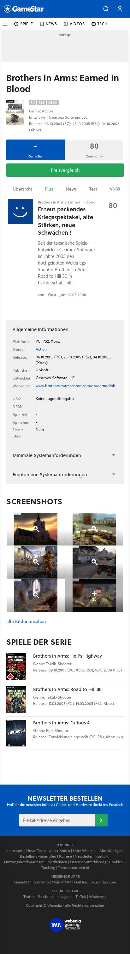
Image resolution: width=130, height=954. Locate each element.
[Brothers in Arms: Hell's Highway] (19, 666)
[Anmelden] (101, 820)
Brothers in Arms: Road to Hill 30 (67, 689)
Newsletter (83, 856)
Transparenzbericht (73, 867)
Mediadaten (57, 862)
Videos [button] (77, 23)
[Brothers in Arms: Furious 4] (19, 733)
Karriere (65, 856)
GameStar (22, 882)
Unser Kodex (59, 850)
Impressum (14, 850)
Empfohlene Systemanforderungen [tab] (50, 474)
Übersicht (22, 189)
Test (93, 189)
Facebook (46, 896)
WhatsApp (98, 896)
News (71, 189)
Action (41, 349)
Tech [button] (103, 23)
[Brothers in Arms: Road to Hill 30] (19, 699)
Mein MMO (61, 882)
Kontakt (102, 856)
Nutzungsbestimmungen (24, 862)
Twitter (29, 896)
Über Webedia (85, 850)
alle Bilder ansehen (26, 622)
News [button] (51, 23)
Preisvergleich (65, 170)
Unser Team (36, 850)
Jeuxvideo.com (103, 882)
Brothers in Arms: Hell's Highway (67, 656)
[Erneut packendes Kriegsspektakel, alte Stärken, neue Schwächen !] (20, 211)
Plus (49, 189)
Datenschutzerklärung (88, 862)
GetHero (81, 882)
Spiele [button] (26, 23)
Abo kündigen (111, 850)
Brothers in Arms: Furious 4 (61, 722)
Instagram (64, 896)
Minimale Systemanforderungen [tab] (47, 455)
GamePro (41, 882)
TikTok (80, 896)
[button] (106, 9)
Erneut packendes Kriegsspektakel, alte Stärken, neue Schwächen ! (65, 221)
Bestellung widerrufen (38, 856)
